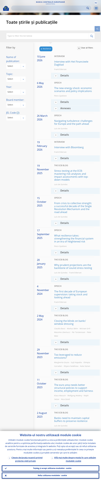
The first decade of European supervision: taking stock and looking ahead (70, 295)
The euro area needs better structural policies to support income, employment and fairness (73, 388)
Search (88, 8)
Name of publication (12, 59)
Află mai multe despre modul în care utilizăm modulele (75, 459)
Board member (15, 100)
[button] (96, 3)
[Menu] (96, 8)
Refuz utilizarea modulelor (52, 475)
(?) (18, 113)
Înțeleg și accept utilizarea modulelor (52, 468)
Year (8, 87)
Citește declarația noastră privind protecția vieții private (26, 459)
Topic (9, 74)
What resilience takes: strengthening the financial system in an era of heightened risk (73, 239)
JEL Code (12, 113)
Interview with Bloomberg (69, 147)
